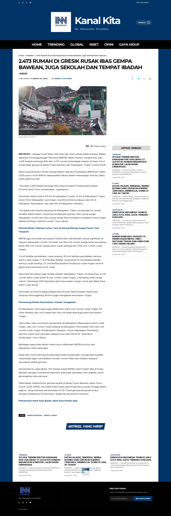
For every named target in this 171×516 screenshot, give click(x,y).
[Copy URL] (149, 78)
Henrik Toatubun (63, 79)
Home (21, 56)
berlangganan (143, 498)
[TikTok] (26, 2)
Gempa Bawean (34, 415)
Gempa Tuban (50, 415)
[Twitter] (30, 2)
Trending (116, 154)
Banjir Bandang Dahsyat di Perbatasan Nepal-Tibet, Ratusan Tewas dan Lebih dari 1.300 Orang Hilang (130, 240)
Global (115, 183)
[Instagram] (23, 2)
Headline (30, 56)
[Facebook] (19, 2)
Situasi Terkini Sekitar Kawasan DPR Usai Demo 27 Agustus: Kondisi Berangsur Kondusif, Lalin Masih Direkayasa (129, 162)
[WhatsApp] (144, 78)
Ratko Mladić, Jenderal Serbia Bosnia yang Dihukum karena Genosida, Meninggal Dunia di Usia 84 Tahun (130, 190)
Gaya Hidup (117, 210)
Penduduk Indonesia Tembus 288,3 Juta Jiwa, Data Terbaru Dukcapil (130, 214)
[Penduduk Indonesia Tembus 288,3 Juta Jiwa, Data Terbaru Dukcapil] (131, 442)
